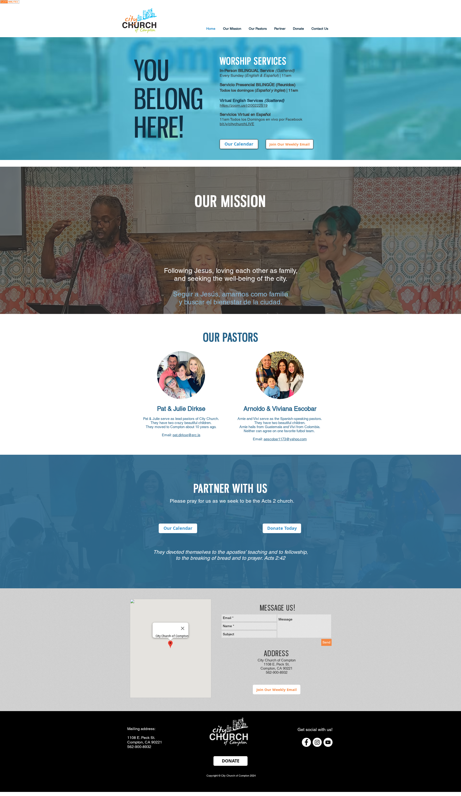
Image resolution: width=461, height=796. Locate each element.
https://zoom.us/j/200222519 (243, 105)
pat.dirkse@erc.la (186, 435)
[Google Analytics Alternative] (9, 2)
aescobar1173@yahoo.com (285, 439)
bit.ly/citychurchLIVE (237, 124)
